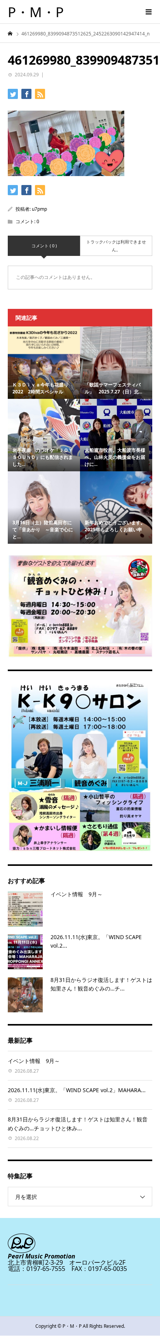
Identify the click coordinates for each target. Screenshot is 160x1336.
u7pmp (39, 209)
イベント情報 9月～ (76, 894)
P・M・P (36, 12)
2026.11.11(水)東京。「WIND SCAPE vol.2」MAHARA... (77, 1090)
